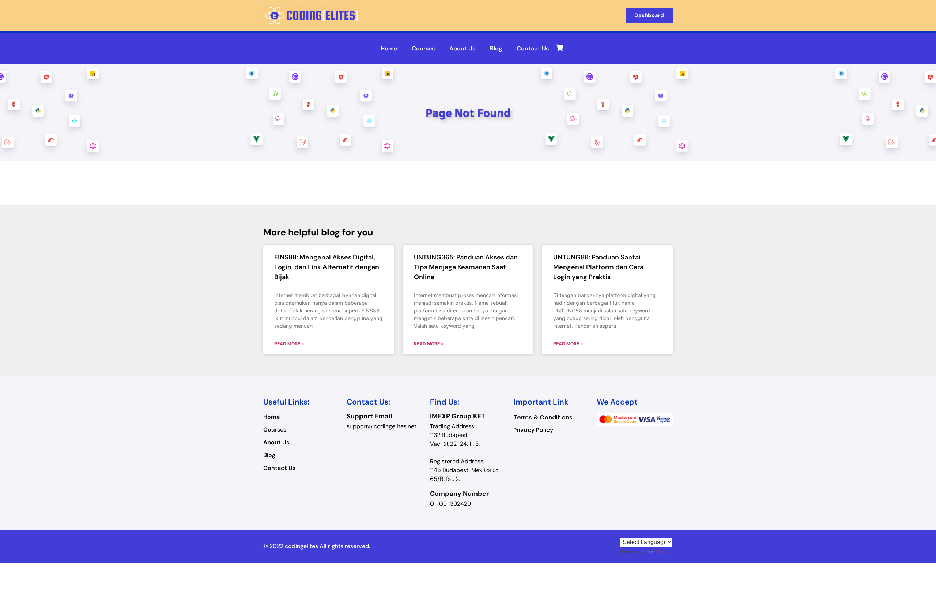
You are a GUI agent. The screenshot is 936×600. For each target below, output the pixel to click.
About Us (462, 48)
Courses (423, 48)
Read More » (289, 343)
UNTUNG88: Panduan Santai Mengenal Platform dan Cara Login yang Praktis (598, 267)
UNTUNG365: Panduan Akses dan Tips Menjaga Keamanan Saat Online (466, 267)
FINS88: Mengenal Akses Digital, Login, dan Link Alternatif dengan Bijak (326, 267)
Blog (496, 48)
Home (389, 48)
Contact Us (533, 48)
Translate (664, 552)
